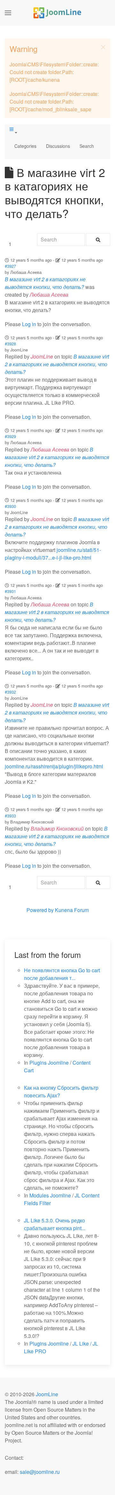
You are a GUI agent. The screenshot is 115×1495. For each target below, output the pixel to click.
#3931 (10, 591)
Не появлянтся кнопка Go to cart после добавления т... (62, 974)
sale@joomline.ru (40, 1471)
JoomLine (47, 1394)
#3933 (10, 816)
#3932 (10, 692)
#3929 (10, 436)
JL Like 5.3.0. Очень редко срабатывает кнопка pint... (54, 1224)
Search (87, 146)
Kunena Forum (72, 910)
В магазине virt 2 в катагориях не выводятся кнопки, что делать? (45, 283)
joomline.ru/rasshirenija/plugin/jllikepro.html (54, 766)
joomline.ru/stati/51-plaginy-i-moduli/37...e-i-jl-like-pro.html (53, 553)
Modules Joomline (50, 1195)
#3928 (10, 344)
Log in (29, 324)
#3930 (10, 506)
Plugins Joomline (49, 1062)
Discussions (58, 146)
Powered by (40, 910)
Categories (25, 146)
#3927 (10, 266)
